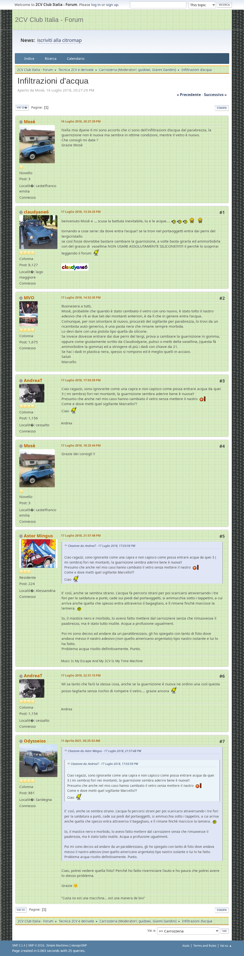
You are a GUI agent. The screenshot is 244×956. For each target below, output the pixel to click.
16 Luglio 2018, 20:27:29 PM (81, 121)
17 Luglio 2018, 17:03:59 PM (81, 380)
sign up (112, 4)
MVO (29, 297)
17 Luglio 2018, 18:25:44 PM (81, 445)
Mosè (29, 121)
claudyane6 (36, 212)
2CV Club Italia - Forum (49, 19)
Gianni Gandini (163, 69)
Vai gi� (22, 107)
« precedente (189, 94)
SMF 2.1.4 (18, 945)
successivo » (215, 94)
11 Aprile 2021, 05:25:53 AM (80, 741)
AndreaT (33, 380)
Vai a (151, 930)
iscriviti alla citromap (59, 40)
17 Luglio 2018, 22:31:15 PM (81, 675)
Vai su (21, 909)
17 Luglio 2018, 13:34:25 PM (81, 212)
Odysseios (35, 741)
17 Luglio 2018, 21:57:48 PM (81, 536)
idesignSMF (79, 945)
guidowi (144, 69)
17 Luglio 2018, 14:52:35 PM (81, 297)
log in (96, 4)
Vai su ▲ (226, 946)
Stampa (222, 108)
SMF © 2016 (36, 945)
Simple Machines (57, 945)
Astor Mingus (38, 536)
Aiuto (185, 946)
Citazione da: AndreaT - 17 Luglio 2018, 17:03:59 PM (101, 546)
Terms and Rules (204, 946)
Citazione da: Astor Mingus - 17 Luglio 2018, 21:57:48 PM (104, 751)
